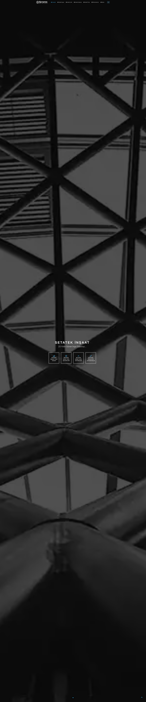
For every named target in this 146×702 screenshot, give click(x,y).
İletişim (102, 2)
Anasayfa (54, 2)
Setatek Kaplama (78, 2)
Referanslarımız (95, 2)
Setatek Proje (87, 2)
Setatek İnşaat (61, 2)
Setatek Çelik (69, 2)
